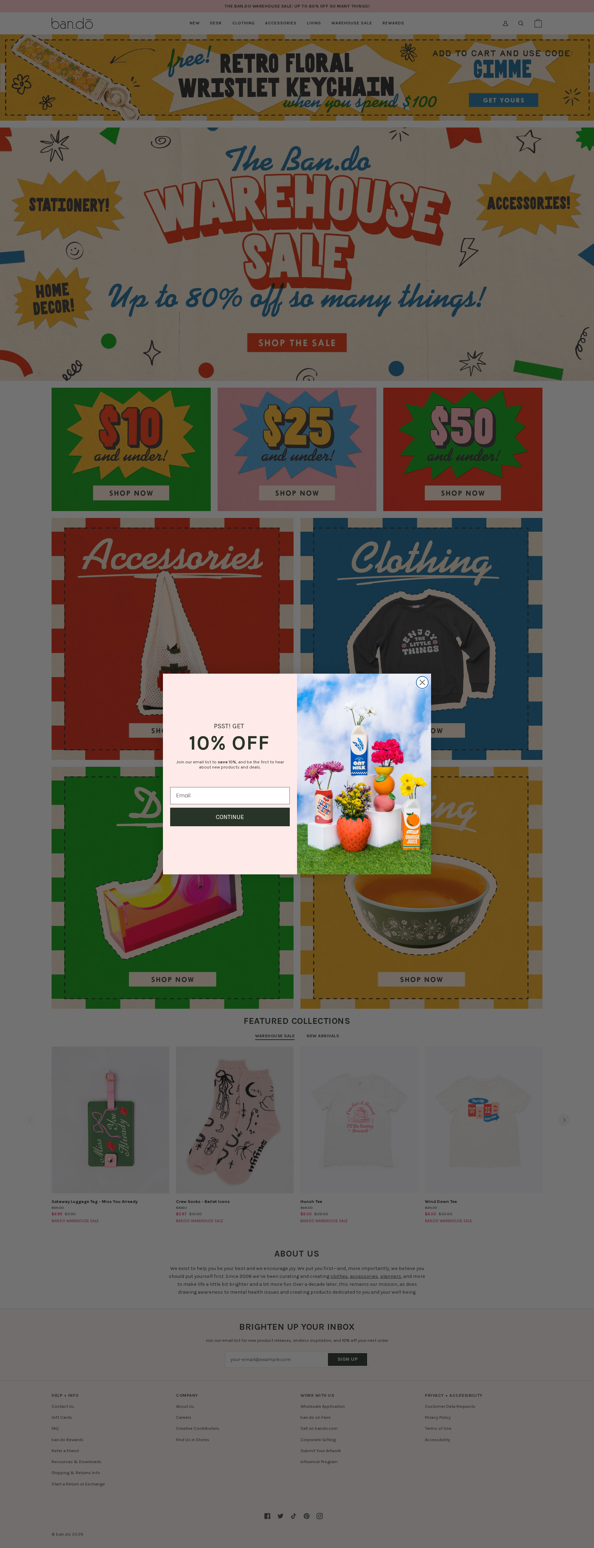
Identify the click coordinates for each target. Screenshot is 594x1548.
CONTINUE (230, 817)
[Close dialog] (422, 682)
